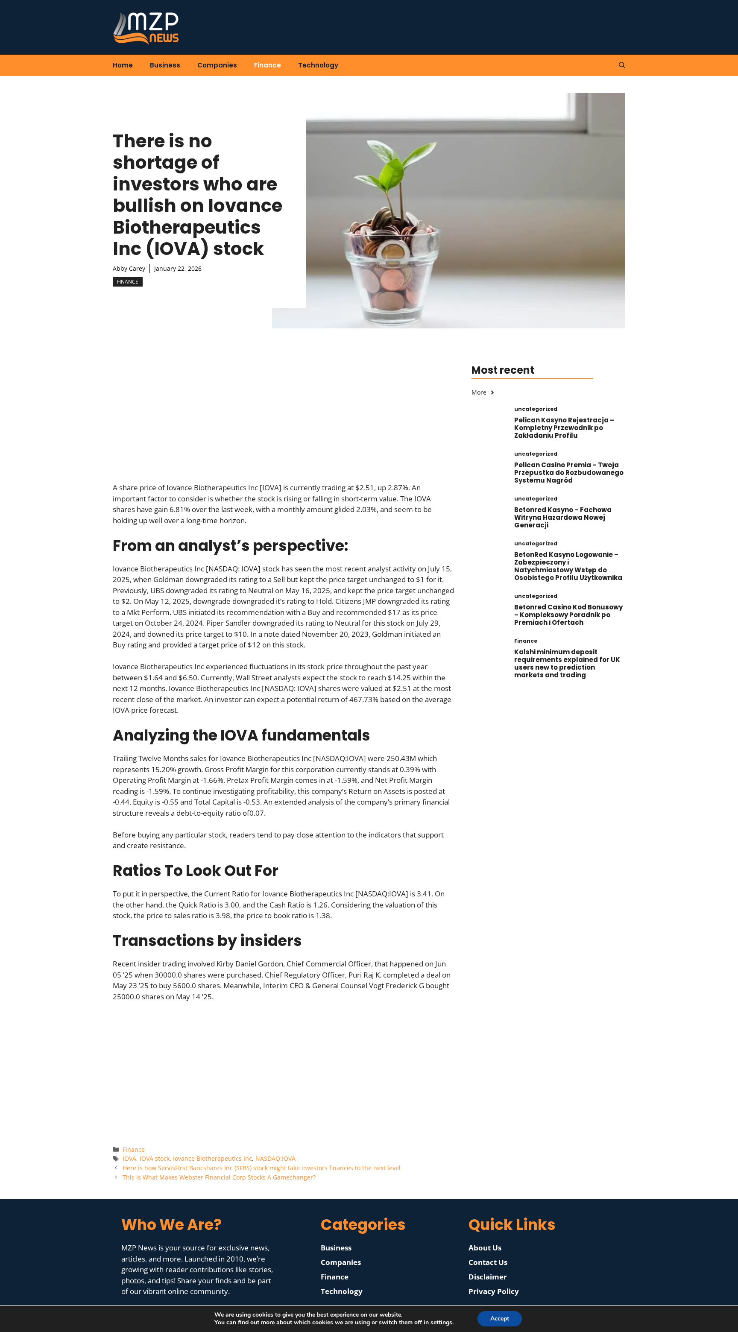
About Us (485, 1248)
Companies (217, 65)
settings (441, 1322)
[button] (622, 65)
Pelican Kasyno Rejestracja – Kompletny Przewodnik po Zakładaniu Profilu (564, 428)
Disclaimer (488, 1277)
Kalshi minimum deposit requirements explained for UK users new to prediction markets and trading (567, 663)
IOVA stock (155, 1158)
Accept (499, 1318)
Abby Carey (129, 268)
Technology (318, 65)
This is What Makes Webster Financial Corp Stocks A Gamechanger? (219, 1177)
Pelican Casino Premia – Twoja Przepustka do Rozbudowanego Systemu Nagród (569, 472)
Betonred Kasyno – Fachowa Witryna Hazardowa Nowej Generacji (563, 517)
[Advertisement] (283, 422)
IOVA (129, 1158)
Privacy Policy (494, 1291)
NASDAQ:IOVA (275, 1158)
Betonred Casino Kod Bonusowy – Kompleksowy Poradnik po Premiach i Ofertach (568, 615)
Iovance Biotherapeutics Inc (212, 1158)
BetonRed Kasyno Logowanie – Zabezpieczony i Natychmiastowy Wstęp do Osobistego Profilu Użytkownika (568, 566)
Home (123, 65)
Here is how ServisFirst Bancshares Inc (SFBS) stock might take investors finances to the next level (262, 1168)
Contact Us (488, 1262)
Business (165, 65)
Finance (267, 65)
